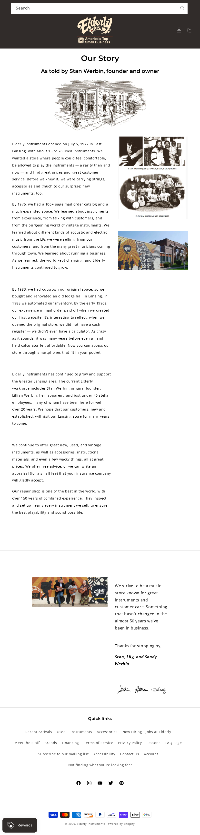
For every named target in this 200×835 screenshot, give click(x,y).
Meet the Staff (27, 742)
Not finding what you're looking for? (100, 765)
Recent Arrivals (38, 731)
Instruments (81, 731)
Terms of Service (98, 742)
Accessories (107, 731)
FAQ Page (173, 742)
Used (61, 731)
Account (151, 754)
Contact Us (129, 754)
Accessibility (104, 754)
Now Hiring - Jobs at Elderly (146, 731)
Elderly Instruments (91, 823)
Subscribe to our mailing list (63, 754)
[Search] (182, 8)
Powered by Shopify (120, 823)
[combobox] (99, 8)
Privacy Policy (130, 742)
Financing (70, 742)
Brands (50, 742)
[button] (10, 30)
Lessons (153, 742)
